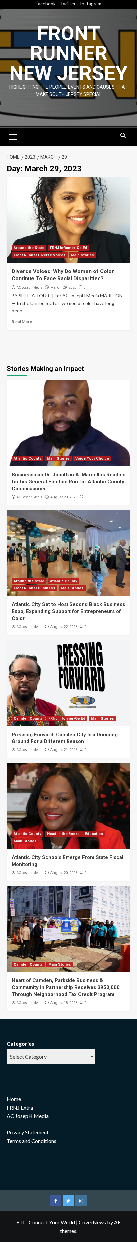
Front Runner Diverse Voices (40, 255)
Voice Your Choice (92, 458)
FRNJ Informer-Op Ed (68, 248)
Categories (20, 1043)
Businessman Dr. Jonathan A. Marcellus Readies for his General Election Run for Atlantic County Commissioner (68, 482)
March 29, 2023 (63, 287)
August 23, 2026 (63, 497)
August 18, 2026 (63, 1003)
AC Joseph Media (30, 287)
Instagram (90, 3)
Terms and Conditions (31, 1141)
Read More (22, 321)
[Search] (123, 136)
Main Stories (82, 255)
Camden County (28, 718)
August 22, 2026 (63, 627)
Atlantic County (27, 458)
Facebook (46, 3)
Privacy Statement (28, 1132)
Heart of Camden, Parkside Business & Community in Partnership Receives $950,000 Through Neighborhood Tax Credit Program (66, 987)
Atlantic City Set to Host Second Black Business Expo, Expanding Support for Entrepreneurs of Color (68, 611)
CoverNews (92, 1222)
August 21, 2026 (63, 750)
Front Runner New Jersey (68, 53)
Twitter (68, 3)
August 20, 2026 (63, 873)
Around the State (29, 248)
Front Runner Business (34, 588)
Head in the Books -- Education (75, 834)
